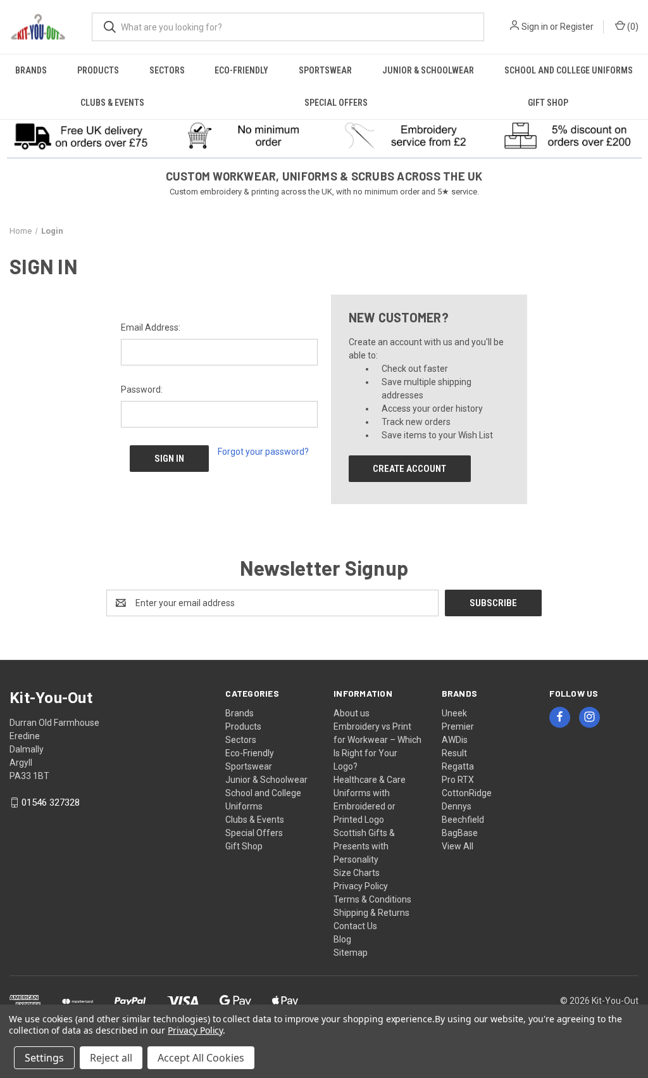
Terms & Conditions (372, 899)
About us (351, 713)
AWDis (455, 740)
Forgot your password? (263, 452)
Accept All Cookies (201, 1058)
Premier (458, 726)
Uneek (454, 713)
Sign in (534, 27)
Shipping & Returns (371, 913)
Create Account (409, 468)
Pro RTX (458, 780)
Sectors (167, 70)
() (632, 27)
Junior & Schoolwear (428, 70)
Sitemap (350, 953)
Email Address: (150, 327)
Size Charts (356, 873)
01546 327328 (51, 802)
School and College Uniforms (568, 70)
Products (98, 70)
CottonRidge (467, 793)
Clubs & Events (112, 103)
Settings (44, 1058)
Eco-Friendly (241, 70)
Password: (142, 389)
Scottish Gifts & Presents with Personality (364, 846)
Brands (31, 70)
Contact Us (355, 926)
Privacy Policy (360, 886)
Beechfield (463, 820)
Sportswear (325, 70)
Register (577, 27)
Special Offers (336, 103)
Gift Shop (548, 103)
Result (454, 753)
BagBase (460, 833)
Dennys (456, 806)
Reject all (111, 1058)
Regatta (458, 766)
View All (457, 846)
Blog (342, 939)
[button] (81, 135)
